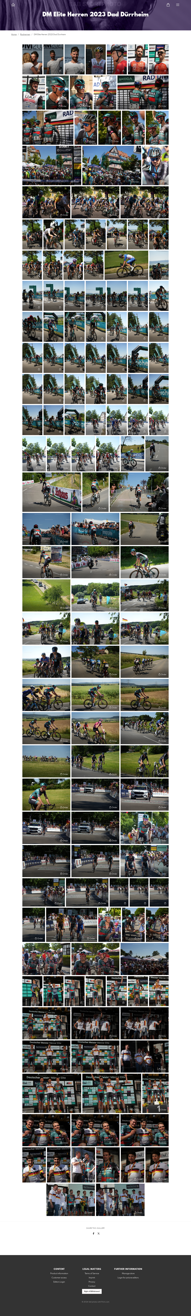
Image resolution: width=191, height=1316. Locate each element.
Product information (59, 1274)
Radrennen (25, 35)
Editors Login (59, 1282)
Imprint (92, 1278)
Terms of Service (92, 1274)
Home (14, 35)
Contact (91, 1286)
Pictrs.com (105, 1302)
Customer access (59, 1278)
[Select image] (25, 71)
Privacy (92, 1282)
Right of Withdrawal (92, 1291)
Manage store (128, 1274)
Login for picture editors (128, 1278)
